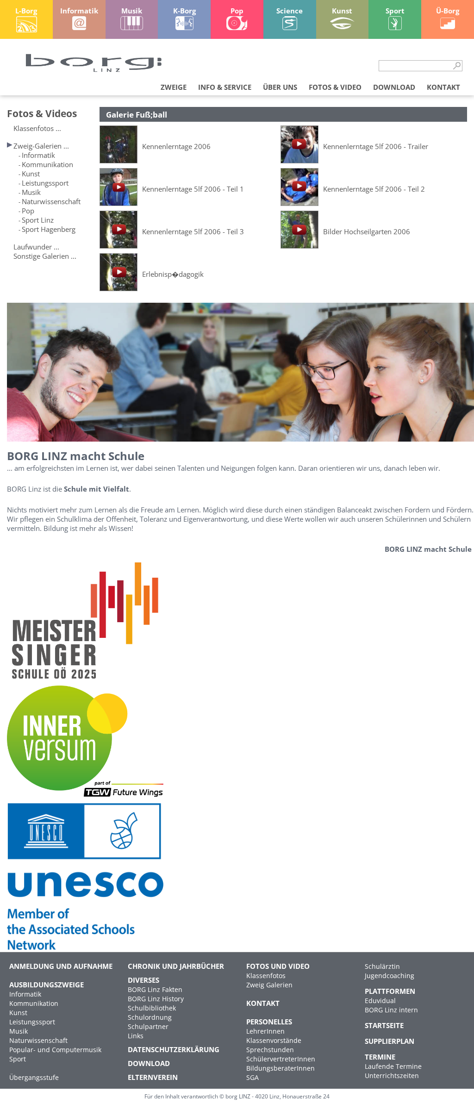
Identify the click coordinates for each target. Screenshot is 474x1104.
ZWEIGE (174, 87)
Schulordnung (150, 1017)
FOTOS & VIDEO (335, 87)
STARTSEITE (384, 1025)
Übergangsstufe (34, 1077)
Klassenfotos (266, 975)
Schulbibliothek (152, 1008)
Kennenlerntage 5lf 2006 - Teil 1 (193, 188)
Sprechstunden (270, 1049)
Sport (17, 1058)
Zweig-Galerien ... (41, 145)
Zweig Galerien (269, 984)
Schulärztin (382, 966)
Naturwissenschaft (51, 201)
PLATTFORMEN (390, 991)
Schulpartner (148, 1026)
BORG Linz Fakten (155, 989)
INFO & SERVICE (224, 87)
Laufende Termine (393, 1066)
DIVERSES (143, 980)
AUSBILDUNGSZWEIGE (46, 984)
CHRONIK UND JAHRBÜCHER (176, 966)
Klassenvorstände (273, 1040)
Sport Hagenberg (48, 229)
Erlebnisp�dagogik (173, 274)
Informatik (38, 155)
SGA (252, 1077)
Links (135, 1035)
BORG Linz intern (391, 1009)
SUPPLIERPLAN (389, 1041)
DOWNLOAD (394, 87)
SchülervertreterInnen (280, 1058)
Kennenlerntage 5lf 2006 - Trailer (375, 146)
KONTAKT (443, 87)
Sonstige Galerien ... (44, 256)
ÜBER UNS (280, 87)
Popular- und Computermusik (55, 1049)
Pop (28, 210)
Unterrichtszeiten (392, 1075)
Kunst (31, 173)
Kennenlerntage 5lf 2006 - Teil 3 (193, 231)
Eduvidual (380, 1000)
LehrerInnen (265, 1031)
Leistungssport (45, 182)
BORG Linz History (156, 998)
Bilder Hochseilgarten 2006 (366, 231)
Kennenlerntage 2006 (176, 146)
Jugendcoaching (389, 975)
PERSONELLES (269, 1021)
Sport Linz (38, 220)
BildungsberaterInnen (280, 1068)
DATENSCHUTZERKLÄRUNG (173, 1049)
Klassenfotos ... (37, 128)
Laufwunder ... (36, 246)
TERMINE (380, 1056)
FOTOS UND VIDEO (278, 966)
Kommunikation (47, 164)
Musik (31, 192)
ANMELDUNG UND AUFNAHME (60, 966)
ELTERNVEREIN (153, 1077)
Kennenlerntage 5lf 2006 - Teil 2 (374, 188)
